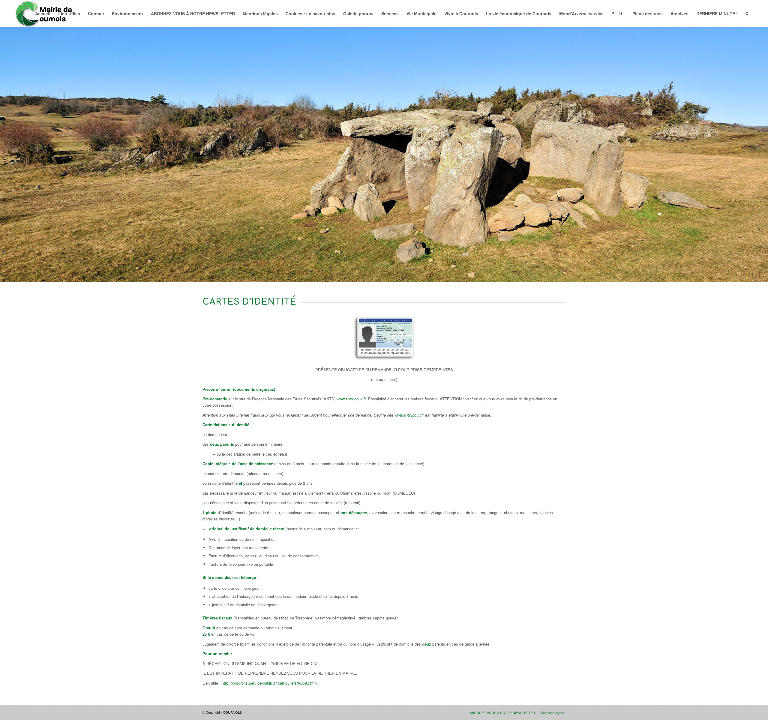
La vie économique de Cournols (518, 14)
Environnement (127, 14)
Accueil (42, 14)
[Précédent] (5, 148)
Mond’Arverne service (581, 14)
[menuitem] (747, 13)
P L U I (618, 14)
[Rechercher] (747, 13)
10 (406, 275)
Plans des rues (647, 14)
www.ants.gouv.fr (351, 399)
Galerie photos (358, 14)
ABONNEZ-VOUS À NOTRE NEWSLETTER (193, 14)
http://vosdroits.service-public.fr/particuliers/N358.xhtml (270, 683)
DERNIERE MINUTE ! (717, 14)
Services (390, 14)
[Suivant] (763, 148)
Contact (96, 14)
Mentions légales (260, 14)
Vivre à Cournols (461, 14)
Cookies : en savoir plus (310, 14)
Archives (679, 14)
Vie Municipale (421, 14)
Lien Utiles (69, 14)
